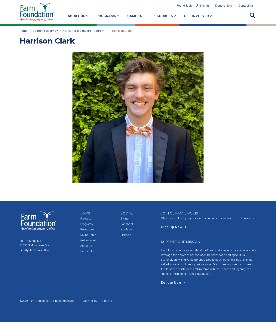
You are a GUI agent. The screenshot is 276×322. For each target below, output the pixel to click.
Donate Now (223, 5)
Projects (85, 218)
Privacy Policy (88, 300)
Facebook (127, 224)
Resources (162, 16)
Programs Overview (45, 30)
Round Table (88, 235)
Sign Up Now (172, 227)
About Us (76, 16)
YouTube (126, 229)
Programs (106, 16)
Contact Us (245, 5)
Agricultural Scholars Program (83, 30)
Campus (134, 16)
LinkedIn (126, 235)
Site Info (107, 300)
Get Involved (196, 16)
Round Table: (192, 5)
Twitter (125, 218)
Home (24, 30)
